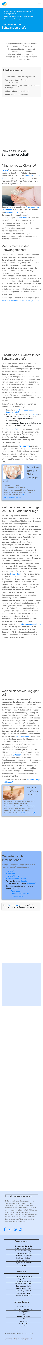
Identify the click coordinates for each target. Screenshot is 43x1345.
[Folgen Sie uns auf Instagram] (20, 1229)
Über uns (8, 1339)
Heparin (24, 881)
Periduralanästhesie (14, 429)
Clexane (5, 170)
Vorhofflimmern (22, 218)
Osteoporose (18, 755)
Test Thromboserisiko (28, 813)
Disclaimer (18, 1339)
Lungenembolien (12, 212)
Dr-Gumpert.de (7, 11)
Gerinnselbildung (22, 736)
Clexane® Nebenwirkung (16, 878)
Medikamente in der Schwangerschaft (20, 77)
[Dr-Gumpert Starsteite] (4, 4)
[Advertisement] (21, 122)
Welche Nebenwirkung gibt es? (17, 91)
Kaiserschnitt (24, 446)
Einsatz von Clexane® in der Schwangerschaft (16, 81)
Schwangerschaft (10, 14)
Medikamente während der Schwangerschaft (19, 16)
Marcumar (21, 416)
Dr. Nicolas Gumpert (16, 905)
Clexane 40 (10, 873)
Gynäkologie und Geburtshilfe (24, 11)
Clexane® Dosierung (14, 876)
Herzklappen (33, 414)
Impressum (27, 1339)
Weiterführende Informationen (16, 94)
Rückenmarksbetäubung (31, 624)
